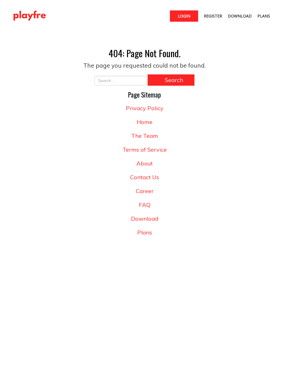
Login (184, 16)
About (144, 163)
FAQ (144, 204)
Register (213, 16)
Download (240, 16)
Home (144, 121)
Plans (263, 16)
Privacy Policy (144, 108)
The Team (144, 135)
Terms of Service (144, 149)
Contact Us (144, 177)
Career (145, 190)
